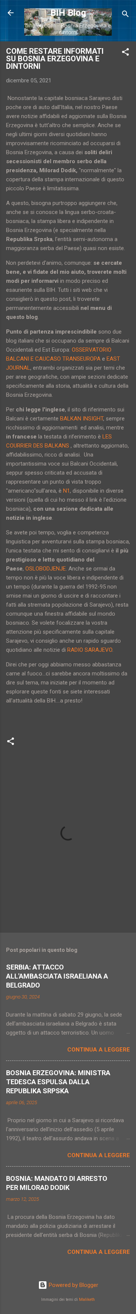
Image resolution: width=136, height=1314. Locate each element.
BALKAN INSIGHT (81, 418)
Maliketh (87, 1299)
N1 (66, 490)
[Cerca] (125, 15)
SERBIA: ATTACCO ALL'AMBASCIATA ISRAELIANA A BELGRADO (57, 976)
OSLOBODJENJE (45, 568)
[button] (125, 53)
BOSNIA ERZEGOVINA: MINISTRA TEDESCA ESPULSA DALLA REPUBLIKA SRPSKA (58, 1082)
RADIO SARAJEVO (89, 649)
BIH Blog (68, 13)
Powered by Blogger (72, 1285)
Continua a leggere (98, 1049)
